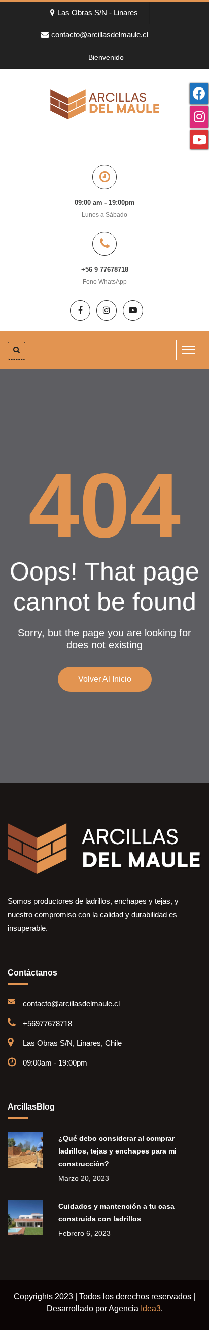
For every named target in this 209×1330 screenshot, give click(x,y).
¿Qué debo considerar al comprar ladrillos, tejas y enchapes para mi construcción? (117, 1151)
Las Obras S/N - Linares (97, 12)
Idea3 (151, 1308)
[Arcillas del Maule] (104, 104)
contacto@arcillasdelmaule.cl (99, 34)
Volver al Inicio (104, 679)
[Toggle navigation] (188, 350)
